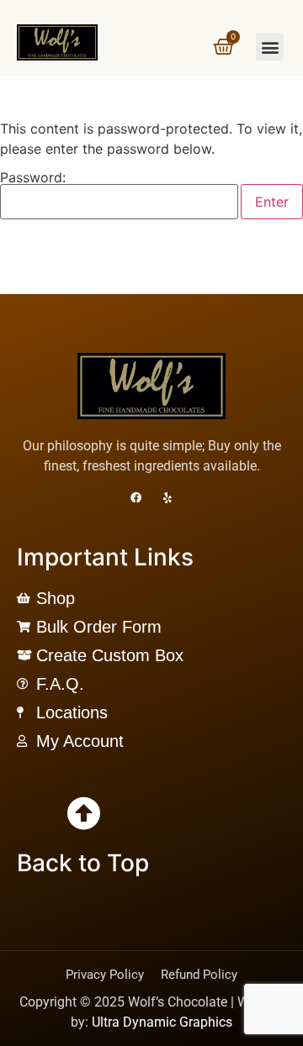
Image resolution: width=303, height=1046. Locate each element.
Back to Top (83, 863)
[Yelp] (167, 497)
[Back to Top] (83, 813)
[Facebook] (135, 497)
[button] (270, 46)
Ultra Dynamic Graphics (162, 1022)
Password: (33, 178)
